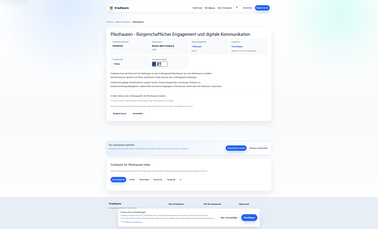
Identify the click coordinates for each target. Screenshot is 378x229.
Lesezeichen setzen (236, 148)
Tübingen (197, 46)
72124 (117, 63)
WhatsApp (144, 179)
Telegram (171, 179)
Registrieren (262, 8)
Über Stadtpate (224, 8)
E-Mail (132, 179)
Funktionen (197, 8)
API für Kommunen (212, 204)
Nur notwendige (229, 217)
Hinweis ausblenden (258, 148)
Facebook (158, 179)
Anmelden (247, 8)
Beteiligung (210, 8)
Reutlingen (237, 46)
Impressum (244, 204)
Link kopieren (118, 179)
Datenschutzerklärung (133, 222)
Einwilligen (249, 217)
